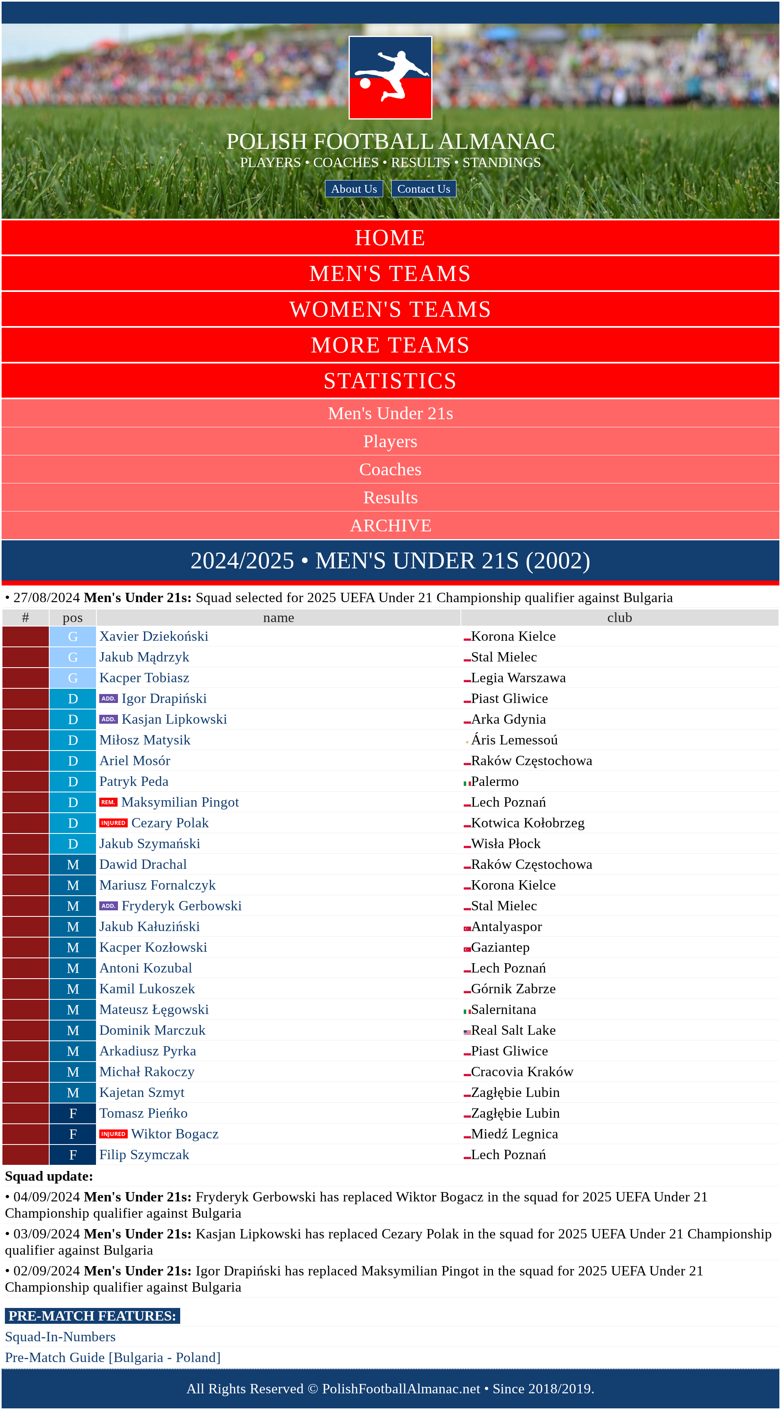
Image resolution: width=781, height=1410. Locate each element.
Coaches (390, 469)
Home (390, 237)
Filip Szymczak (144, 1154)
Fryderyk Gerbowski (182, 906)
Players (390, 441)
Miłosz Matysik (145, 740)
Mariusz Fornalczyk (157, 885)
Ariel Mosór (134, 760)
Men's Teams (390, 273)
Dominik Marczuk (152, 1030)
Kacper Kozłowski (153, 947)
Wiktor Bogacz (175, 1134)
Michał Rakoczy (147, 1071)
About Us (354, 188)
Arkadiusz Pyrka (147, 1051)
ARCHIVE (391, 525)
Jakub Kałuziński (149, 926)
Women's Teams (390, 309)
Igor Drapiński (164, 698)
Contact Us (423, 188)
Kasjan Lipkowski (174, 719)
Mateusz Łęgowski (154, 1009)
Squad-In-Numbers (60, 1337)
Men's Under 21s (391, 413)
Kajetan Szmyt (142, 1092)
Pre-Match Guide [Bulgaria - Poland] (113, 1357)
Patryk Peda (134, 781)
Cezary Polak (170, 823)
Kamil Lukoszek (147, 989)
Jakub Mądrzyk (144, 657)
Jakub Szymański (150, 843)
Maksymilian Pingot (180, 802)
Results (390, 497)
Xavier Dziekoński (154, 636)
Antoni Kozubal (145, 968)
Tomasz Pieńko (143, 1113)
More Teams (391, 344)
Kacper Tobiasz (144, 677)
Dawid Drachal (143, 864)
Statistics (390, 380)
